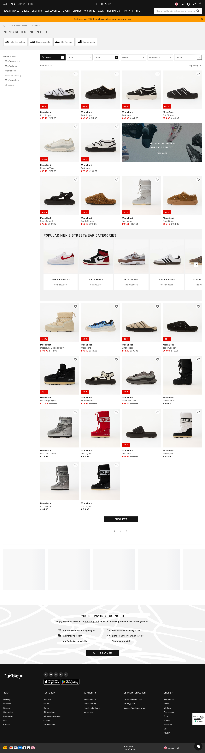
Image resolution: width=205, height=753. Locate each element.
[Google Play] (70, 682)
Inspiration (113, 10)
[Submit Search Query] (197, 10)
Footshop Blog (90, 703)
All (5, 4)
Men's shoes (9, 56)
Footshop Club (92, 621)
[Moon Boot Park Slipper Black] (100, 89)
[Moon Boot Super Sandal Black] (59, 195)
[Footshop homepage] (102, 4)
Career (47, 707)
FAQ (5, 720)
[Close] (202, 19)
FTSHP (126, 10)
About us (47, 699)
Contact (6, 724)
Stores (46, 703)
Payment (7, 703)
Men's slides (11, 66)
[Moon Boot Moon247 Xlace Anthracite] (141, 375)
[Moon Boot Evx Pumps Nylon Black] (59, 375)
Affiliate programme (52, 716)
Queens (47, 720)
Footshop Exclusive (92, 707)
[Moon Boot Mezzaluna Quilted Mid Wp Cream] (59, 322)
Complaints (8, 712)
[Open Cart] (200, 4)
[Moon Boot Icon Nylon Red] (100, 428)
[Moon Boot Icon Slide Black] (141, 428)
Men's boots (10, 70)
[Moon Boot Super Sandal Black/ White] (100, 375)
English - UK (173, 747)
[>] (199, 57)
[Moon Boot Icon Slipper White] (59, 89)
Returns (6, 707)
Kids (30, 4)
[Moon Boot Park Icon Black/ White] (100, 142)
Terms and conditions (133, 699)
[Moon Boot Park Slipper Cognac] (182, 195)
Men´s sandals (12, 80)
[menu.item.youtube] (51, 674)
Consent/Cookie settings (134, 707)
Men (12, 4)
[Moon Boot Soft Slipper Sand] (141, 322)
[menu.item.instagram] (56, 674)
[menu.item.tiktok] (61, 674)
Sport (66, 10)
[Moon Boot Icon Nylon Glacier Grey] (141, 195)
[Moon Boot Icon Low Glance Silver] (59, 428)
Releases (168, 724)
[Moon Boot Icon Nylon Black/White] (182, 428)
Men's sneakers (12, 61)
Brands (77, 10)
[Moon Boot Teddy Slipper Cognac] (100, 195)
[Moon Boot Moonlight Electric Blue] (100, 322)
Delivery (6, 699)
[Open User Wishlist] (194, 4)
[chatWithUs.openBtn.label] (198, 746)
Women (21, 4)
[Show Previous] (127, 531)
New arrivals (11, 10)
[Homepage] (22, 676)
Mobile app (88, 712)
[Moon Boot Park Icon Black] (141, 89)
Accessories (52, 10)
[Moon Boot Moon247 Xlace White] (59, 142)
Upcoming (89, 10)
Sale (101, 10)
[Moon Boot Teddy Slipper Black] (182, 322)
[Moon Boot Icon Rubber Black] (182, 375)
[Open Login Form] (182, 4)
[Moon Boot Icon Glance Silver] (59, 481)
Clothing (37, 10)
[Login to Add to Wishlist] (75, 74)
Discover (161, 153)
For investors (49, 724)
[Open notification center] (188, 4)
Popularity (193, 65)
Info (137, 10)
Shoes (25, 10)
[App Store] (52, 682)
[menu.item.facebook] (46, 674)
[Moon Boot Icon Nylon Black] (100, 481)
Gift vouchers (49, 712)
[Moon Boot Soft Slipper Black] (182, 89)
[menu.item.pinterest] (66, 674)
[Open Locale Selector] (176, 4)
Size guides (8, 716)
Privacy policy (129, 703)
